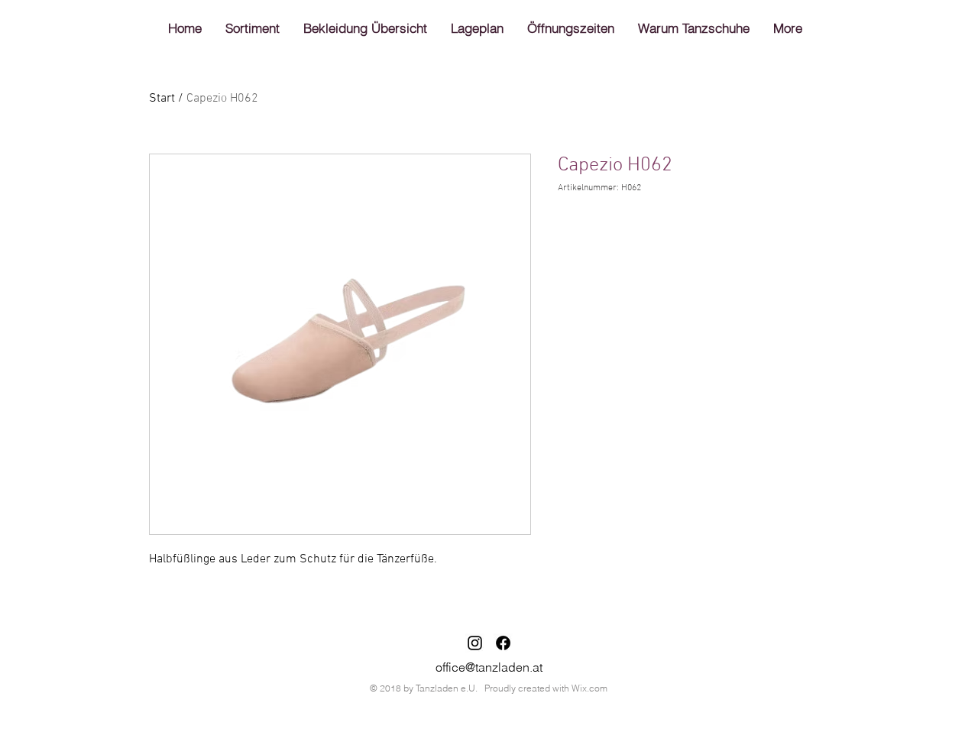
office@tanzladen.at (489, 667)
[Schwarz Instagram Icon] (474, 643)
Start (162, 98)
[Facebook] (503, 643)
